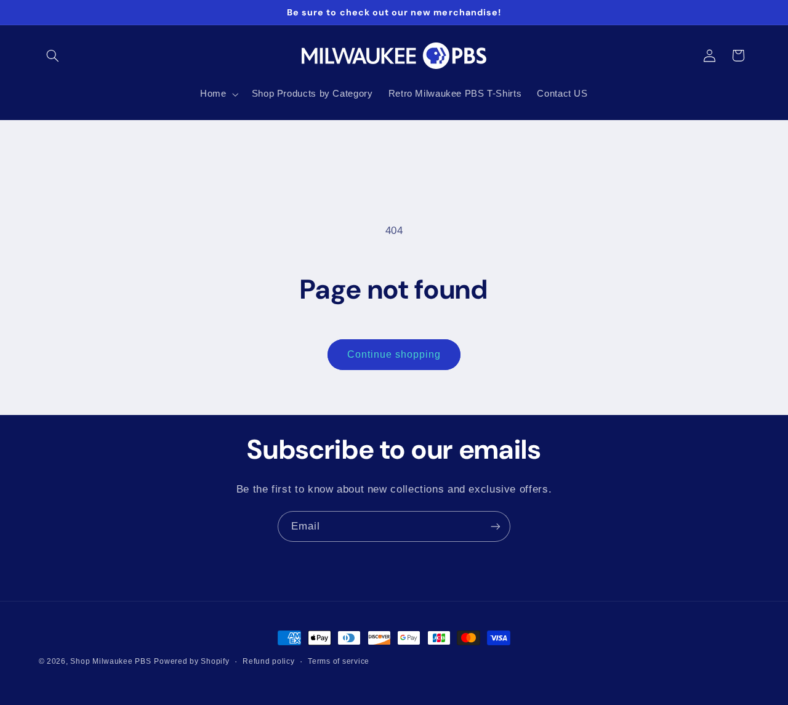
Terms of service (338, 661)
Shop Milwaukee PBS (110, 661)
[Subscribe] (495, 526)
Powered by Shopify (191, 661)
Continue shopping (394, 354)
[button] (53, 55)
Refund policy (269, 661)
